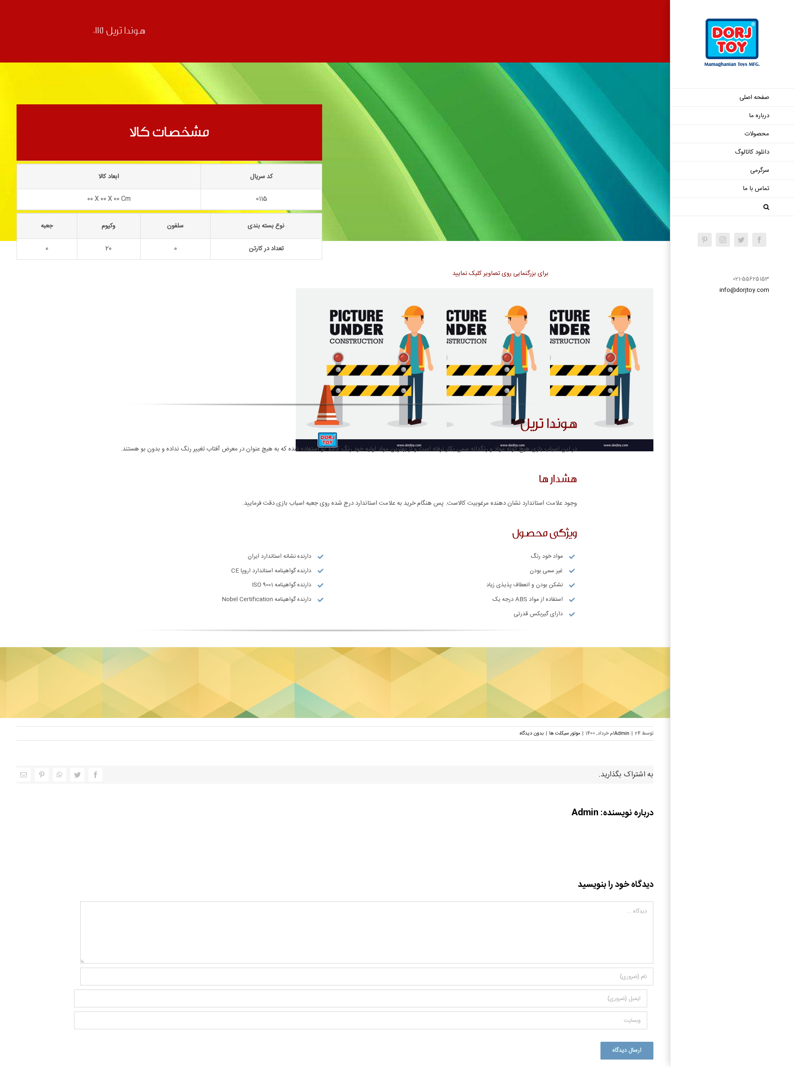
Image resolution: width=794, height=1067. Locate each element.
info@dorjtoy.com (744, 290)
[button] (732, 207)
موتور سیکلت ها (564, 733)
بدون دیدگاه (531, 733)
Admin (621, 733)
